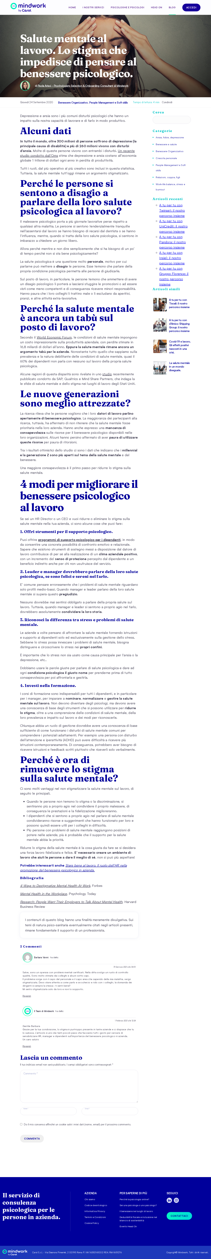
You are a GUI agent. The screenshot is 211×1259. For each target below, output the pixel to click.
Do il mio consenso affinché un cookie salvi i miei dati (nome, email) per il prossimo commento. (77, 1124)
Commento (30, 1073)
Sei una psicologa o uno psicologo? (138, 1205)
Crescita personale (166, 158)
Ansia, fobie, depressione (170, 137)
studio (107, 374)
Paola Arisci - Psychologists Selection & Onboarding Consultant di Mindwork (83, 85)
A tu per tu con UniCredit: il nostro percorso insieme (173, 226)
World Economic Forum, (55, 337)
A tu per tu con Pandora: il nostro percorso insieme (172, 242)
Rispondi (27, 996)
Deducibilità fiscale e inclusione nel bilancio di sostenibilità (138, 1219)
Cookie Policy (92, 1223)
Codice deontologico (96, 1205)
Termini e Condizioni (95, 1217)
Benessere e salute (166, 144)
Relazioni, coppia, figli (168, 177)
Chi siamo (90, 1199)
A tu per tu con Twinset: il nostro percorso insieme (172, 210)
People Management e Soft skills (108, 102)
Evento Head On (128, 1226)
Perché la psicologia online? (134, 1199)
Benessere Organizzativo (73, 102)
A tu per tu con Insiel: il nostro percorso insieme (172, 258)
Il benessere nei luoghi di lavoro (136, 1211)
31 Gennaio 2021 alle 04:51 (125, 967)
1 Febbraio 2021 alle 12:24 (125, 1021)
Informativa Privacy (95, 1211)
